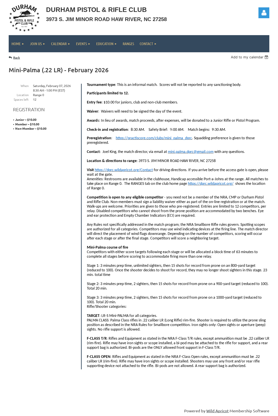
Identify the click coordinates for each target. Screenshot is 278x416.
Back (16, 58)
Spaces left (21, 99)
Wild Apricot (217, 410)
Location (23, 95)
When (25, 86)
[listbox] (250, 57)
